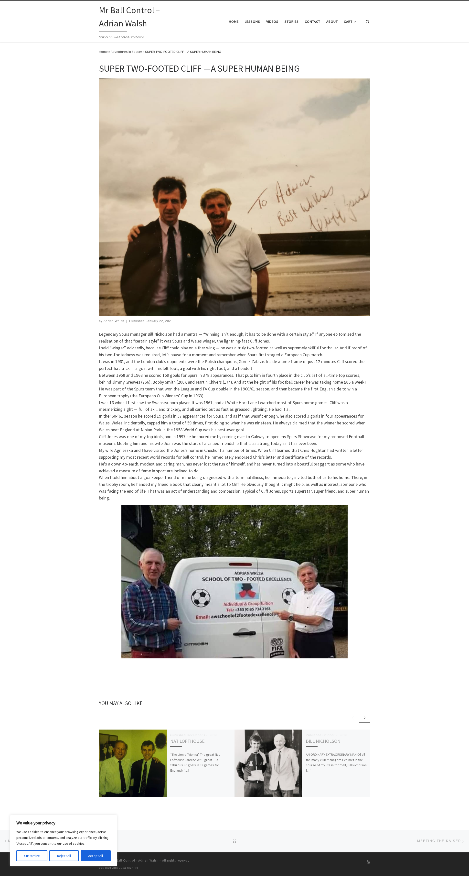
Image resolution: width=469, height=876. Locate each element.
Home (103, 51)
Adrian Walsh (114, 321)
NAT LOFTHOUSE (187, 741)
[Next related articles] (364, 717)
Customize (32, 856)
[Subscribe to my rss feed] (368, 862)
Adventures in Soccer (126, 51)
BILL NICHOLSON (323, 741)
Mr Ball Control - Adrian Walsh (135, 860)
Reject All (64, 856)
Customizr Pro (128, 867)
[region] (63, 840)
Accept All (95, 856)
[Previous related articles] (352, 717)
